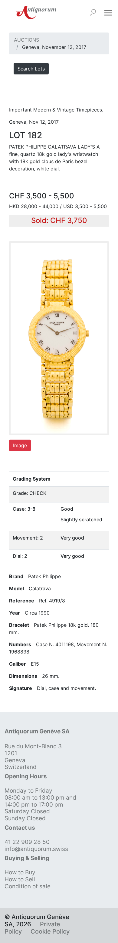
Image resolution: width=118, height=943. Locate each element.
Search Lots (31, 69)
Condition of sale (28, 886)
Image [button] (20, 445)
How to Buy (20, 872)
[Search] (93, 12)
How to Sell (20, 879)
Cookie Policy (50, 931)
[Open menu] (108, 12)
